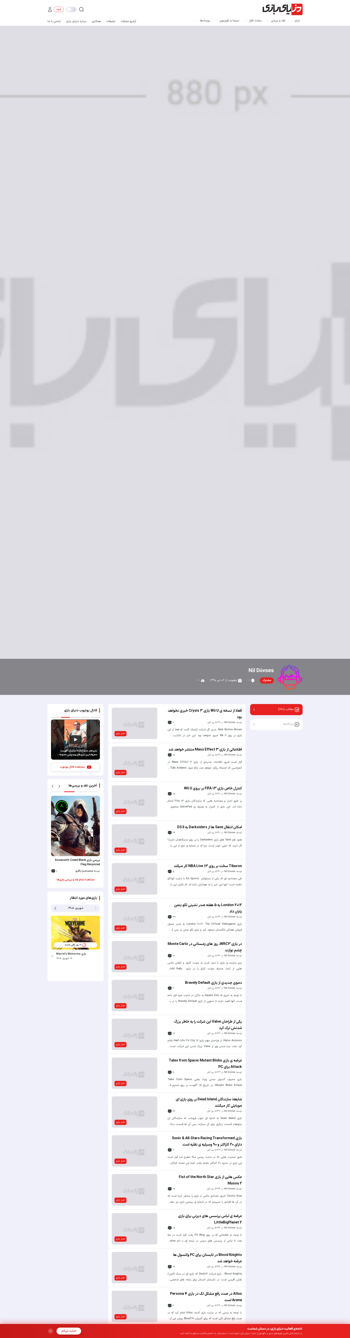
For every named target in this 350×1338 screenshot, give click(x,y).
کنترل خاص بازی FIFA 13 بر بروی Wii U (213, 788)
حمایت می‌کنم (68, 1331)
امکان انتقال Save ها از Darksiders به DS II (209, 827)
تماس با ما (54, 21)
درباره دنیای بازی (76, 21)
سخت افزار (255, 21)
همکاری (96, 21)
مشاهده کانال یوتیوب (72, 767)
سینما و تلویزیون (229, 21)
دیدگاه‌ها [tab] (288, 724)
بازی (297, 21)
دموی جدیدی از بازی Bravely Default (213, 983)
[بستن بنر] (50, 1331)
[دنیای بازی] (283, 9)
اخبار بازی (120, 733)
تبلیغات (110, 21)
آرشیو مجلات (128, 21)
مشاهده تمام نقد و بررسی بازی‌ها (75, 880)
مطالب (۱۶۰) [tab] (286, 709)
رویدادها (205, 21)
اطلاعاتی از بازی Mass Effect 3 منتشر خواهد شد (205, 749)
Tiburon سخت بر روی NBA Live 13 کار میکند (208, 866)
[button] (52, 786)
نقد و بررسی (278, 21)
